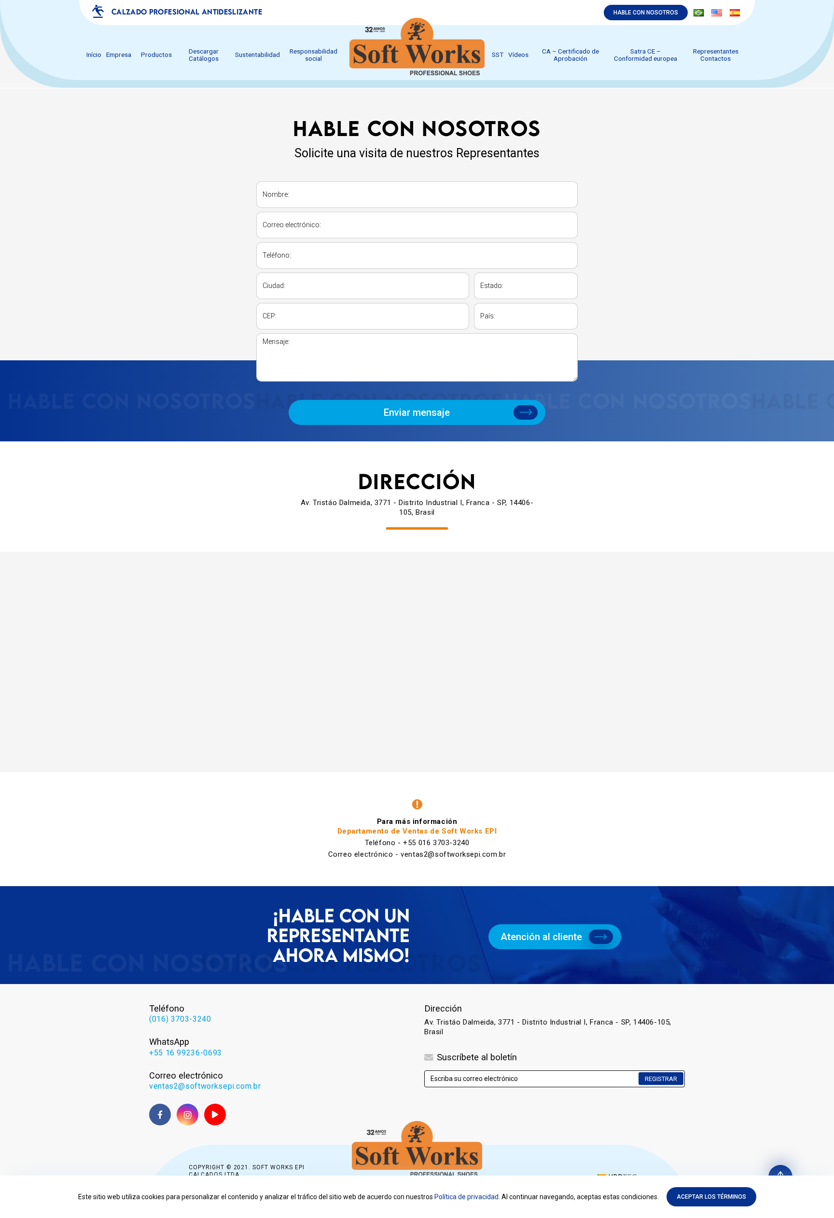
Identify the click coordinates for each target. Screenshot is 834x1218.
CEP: (270, 316)
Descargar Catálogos (204, 55)
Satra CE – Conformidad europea (645, 55)
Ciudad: (274, 285)
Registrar (661, 1078)
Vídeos (518, 54)
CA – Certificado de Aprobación (570, 55)
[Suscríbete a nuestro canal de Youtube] (215, 1114)
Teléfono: (277, 255)
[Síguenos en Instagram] (187, 1114)
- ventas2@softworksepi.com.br (417, 854)
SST (497, 54)
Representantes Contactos (715, 55)
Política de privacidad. (467, 1197)
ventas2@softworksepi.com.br (205, 1086)
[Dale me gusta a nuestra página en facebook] (160, 1114)
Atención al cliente (541, 937)
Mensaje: (276, 341)
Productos (156, 54)
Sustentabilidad (257, 54)
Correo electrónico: (292, 225)
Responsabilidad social (313, 55)
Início (93, 54)
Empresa (118, 54)
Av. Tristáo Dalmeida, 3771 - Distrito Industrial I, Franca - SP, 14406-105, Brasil (547, 1027)
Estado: (491, 285)
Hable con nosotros (645, 12)
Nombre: (276, 194)
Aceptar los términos (711, 1196)
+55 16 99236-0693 (185, 1052)
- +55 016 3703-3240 (417, 842)
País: (487, 316)
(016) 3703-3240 (180, 1019)
